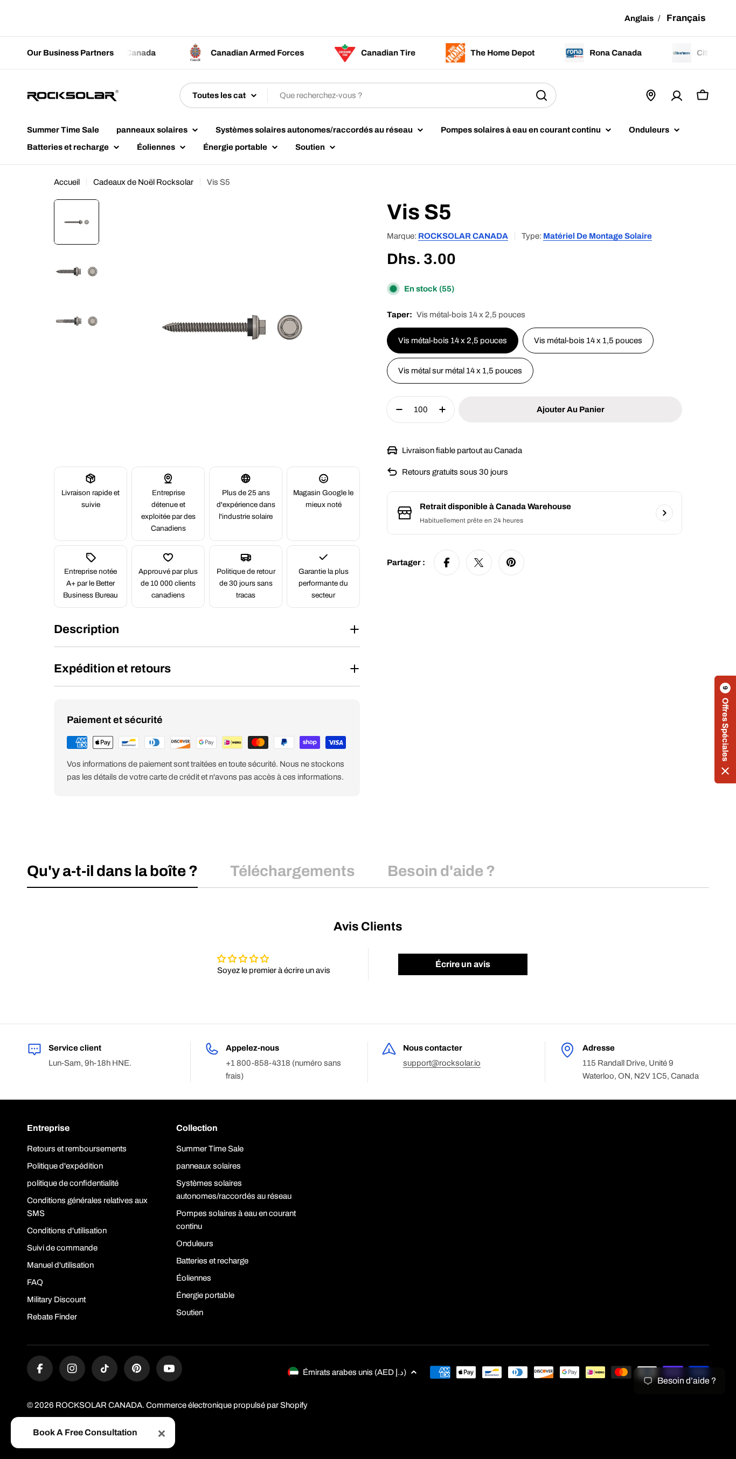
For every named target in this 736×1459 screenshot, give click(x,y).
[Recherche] (541, 95)
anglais (639, 18)
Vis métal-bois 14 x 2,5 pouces (452, 340)
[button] (725, 729)
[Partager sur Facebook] (447, 562)
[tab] (112, 874)
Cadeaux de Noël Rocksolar (143, 182)
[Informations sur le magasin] (664, 513)
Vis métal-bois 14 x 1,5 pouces (588, 340)
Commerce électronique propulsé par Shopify (227, 1405)
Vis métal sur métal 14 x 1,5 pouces (460, 370)
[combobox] (368, 95)
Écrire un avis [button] (462, 964)
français (686, 18)
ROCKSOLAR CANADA (463, 236)
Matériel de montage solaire (597, 236)
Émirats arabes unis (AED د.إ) (354, 1372)
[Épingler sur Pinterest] (511, 562)
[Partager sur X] (479, 562)
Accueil (67, 182)
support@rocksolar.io (442, 1063)
